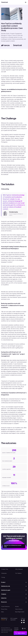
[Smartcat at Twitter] (21, 622)
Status (2, 611)
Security (17, 606)
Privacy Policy (4, 609)
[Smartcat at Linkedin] (24, 620)
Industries (3, 598)
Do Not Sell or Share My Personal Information (16, 630)
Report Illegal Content (19, 611)
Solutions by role (5, 586)
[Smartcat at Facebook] (21, 620)
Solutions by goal (5, 590)
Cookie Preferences (5, 606)
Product (3, 582)
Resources (4, 602)
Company (3, 594)
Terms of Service (18, 609)
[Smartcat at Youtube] (24, 622)
